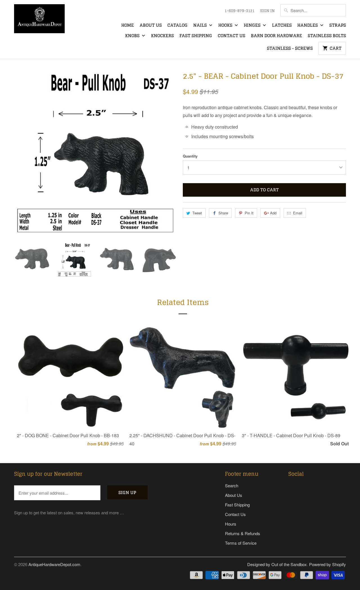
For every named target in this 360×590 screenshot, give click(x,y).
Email (297, 213)
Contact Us (231, 36)
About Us (151, 25)
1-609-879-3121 (239, 11)
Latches (282, 25)
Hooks (225, 25)
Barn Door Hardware (276, 36)
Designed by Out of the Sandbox (277, 564)
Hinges (253, 25)
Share (223, 213)
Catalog (177, 25)
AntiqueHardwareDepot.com (54, 564)
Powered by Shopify (327, 564)
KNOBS (133, 36)
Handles (308, 25)
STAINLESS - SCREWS (290, 48)
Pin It (249, 213)
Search (231, 485)
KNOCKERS (162, 36)
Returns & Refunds (242, 533)
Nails (200, 25)
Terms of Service (240, 543)
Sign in (267, 11)
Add (273, 213)
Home (127, 25)
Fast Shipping (195, 36)
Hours (230, 524)
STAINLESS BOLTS (327, 36)
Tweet (197, 213)
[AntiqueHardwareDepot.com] (39, 20)
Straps (337, 25)
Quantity (190, 156)
